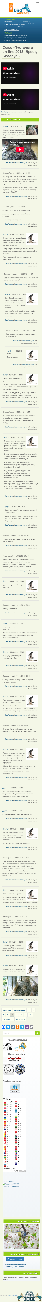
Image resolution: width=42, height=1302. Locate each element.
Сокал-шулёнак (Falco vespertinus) (15, 35)
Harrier (6, 234)
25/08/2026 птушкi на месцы (13, 22)
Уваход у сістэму (16, 1259)
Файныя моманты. (10, 27)
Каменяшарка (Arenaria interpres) (15, 38)
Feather (5, 126)
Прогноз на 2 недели (11, 1186)
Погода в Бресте (9, 1181)
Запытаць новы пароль (15, 1266)
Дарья (7, 506)
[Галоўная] (20, 8)
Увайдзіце (5, 112)
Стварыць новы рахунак (15, 1264)
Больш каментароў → (11, 30)
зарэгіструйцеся (17, 112)
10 (31, 1014)
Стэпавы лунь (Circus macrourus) (15, 40)
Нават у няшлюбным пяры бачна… (16, 24)
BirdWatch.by (12, 1296)
